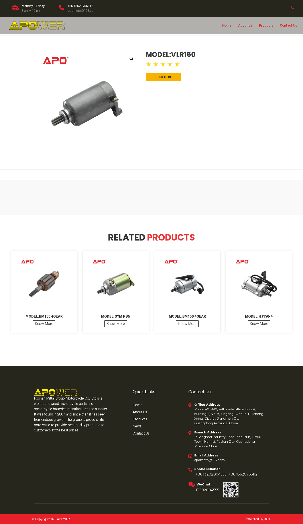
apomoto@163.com (82, 10)
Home (227, 25)
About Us (245, 25)
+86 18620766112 (80, 6)
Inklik (267, 518)
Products (266, 25)
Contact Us (288, 25)
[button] (132, 59)
